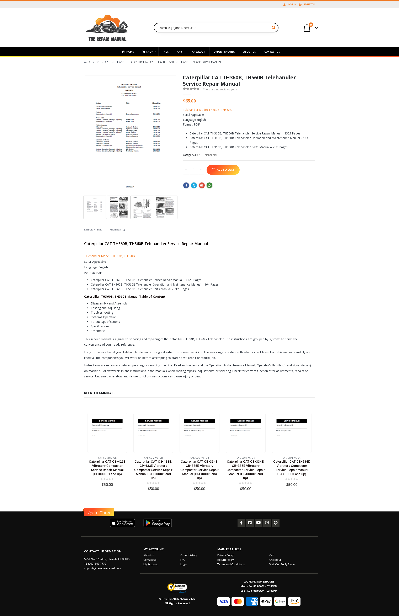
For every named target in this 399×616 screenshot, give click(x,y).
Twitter (194, 185)
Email (201, 185)
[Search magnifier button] (274, 28)
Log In (292, 4)
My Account (150, 564)
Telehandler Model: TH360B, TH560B (207, 110)
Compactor (110, 457)
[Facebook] (241, 523)
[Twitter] (250, 523)
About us (149, 555)
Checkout (275, 560)
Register (309, 4)
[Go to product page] (107, 433)
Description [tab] (93, 229)
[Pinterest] (276, 523)
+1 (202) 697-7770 (95, 563)
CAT (199, 155)
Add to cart (225, 169)
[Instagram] (267, 523)
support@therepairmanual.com (102, 568)
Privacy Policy (225, 555)
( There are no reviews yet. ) (219, 89)
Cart (271, 555)
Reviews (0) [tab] (117, 229)
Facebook (186, 185)
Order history (188, 555)
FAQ (182, 560)
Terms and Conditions (231, 564)
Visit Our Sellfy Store (282, 564)
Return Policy (225, 560)
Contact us (149, 560)
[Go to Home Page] (85, 62)
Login (183, 564)
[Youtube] (258, 523)
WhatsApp (209, 185)
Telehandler (210, 155)
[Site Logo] (107, 28)
